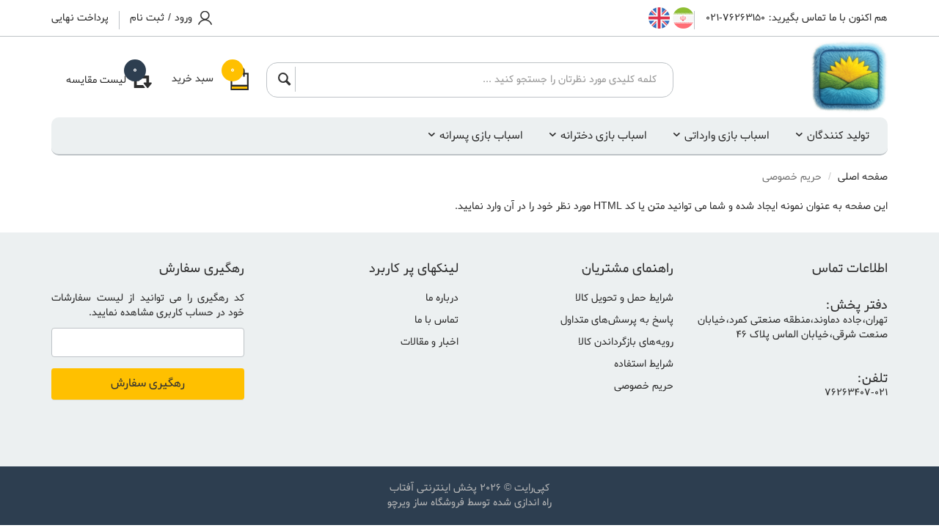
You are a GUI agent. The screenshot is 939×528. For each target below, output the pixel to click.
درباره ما (441, 298)
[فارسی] (682, 18)
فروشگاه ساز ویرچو (425, 502)
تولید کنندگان (838, 136)
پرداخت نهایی (80, 18)
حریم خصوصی (643, 386)
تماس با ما (436, 320)
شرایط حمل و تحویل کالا (624, 298)
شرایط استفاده (643, 364)
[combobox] (480, 79)
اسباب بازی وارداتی (727, 136)
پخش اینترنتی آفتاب (433, 488)
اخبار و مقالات (429, 342)
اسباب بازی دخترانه (603, 136)
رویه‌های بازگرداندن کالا (625, 342)
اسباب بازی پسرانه (481, 136)
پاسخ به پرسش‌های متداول (616, 320)
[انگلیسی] (659, 18)
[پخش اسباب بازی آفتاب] (791, 77)
